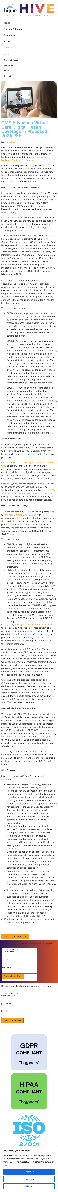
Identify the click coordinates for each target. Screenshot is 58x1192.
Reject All (29, 1186)
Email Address (8, 951)
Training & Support (13, 29)
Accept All (29, 1172)
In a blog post (8, 217)
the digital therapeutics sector (20, 515)
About (7, 41)
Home (7, 23)
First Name (6, 959)
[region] (29, 1169)
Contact (8, 47)
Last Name (6, 967)
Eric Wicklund (11, 142)
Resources (9, 35)
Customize (29, 1179)
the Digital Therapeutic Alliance (30, 624)
